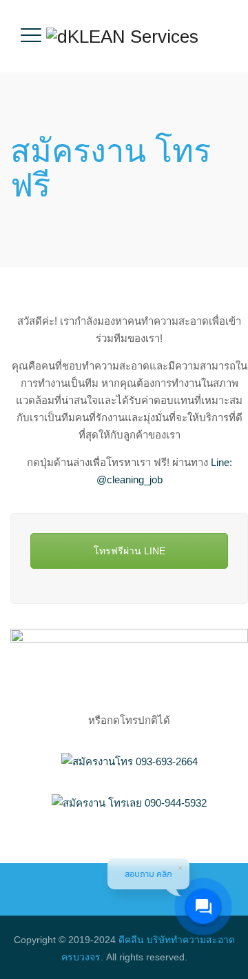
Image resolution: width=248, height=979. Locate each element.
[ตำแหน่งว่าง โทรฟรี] (129, 658)
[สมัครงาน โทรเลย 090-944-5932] (129, 802)
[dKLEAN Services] (122, 36)
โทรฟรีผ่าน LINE (129, 550)
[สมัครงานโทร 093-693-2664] (129, 761)
